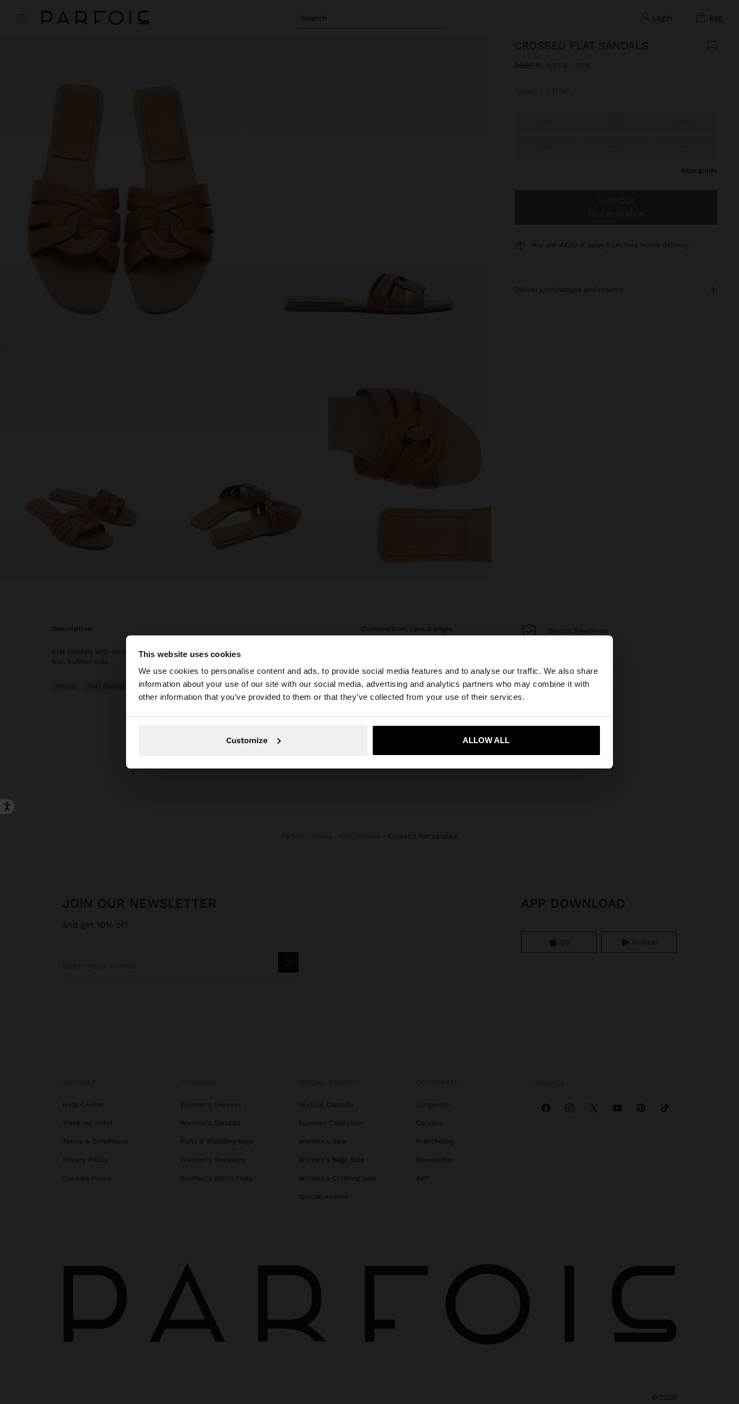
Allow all (486, 740)
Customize (247, 740)
